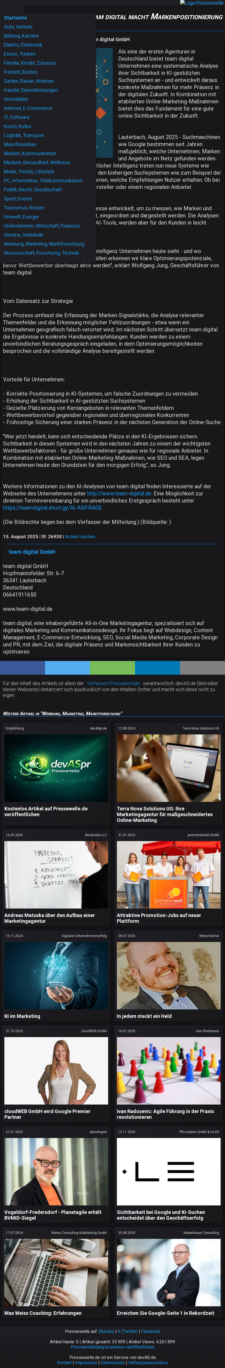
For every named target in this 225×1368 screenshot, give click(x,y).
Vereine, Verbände (23, 235)
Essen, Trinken (20, 54)
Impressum (86, 1362)
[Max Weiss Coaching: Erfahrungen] (56, 1307)
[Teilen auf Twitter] (67, 668)
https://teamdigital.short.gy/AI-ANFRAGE (52, 507)
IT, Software (17, 117)
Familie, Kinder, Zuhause (30, 63)
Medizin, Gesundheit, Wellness (37, 162)
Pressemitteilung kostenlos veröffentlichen (112, 1347)
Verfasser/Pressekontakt (113, 683)
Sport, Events (18, 198)
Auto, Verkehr (18, 27)
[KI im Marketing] (56, 1010)
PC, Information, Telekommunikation (43, 180)
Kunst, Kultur (18, 126)
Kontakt (64, 1362)
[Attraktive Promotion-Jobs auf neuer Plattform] (169, 909)
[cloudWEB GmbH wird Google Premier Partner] (56, 1105)
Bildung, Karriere (21, 36)
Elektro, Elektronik (23, 45)
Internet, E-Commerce (28, 108)
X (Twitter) (128, 1331)
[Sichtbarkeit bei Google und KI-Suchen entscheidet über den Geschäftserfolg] (169, 1206)
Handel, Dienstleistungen (31, 90)
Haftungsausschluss (148, 1362)
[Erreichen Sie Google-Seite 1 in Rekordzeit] (169, 1307)
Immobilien (16, 99)
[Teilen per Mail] (202, 668)
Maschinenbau (20, 144)
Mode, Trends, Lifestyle (29, 171)
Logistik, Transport (24, 135)
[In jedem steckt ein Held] (169, 1010)
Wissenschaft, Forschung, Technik (41, 253)
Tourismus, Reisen (24, 208)
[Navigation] (6, 6)
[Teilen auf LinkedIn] (157, 668)
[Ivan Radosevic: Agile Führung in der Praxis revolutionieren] (169, 1105)
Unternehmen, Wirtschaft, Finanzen (42, 226)
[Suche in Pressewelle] (18, 6)
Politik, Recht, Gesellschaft (33, 189)
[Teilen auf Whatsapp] (112, 668)
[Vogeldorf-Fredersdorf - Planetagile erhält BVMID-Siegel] (56, 1206)
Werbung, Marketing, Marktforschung (44, 244)
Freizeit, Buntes (21, 72)
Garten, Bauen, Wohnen (29, 81)
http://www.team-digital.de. (119, 493)
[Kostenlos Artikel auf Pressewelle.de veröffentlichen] (56, 803)
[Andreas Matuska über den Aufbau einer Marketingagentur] (56, 909)
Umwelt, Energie (21, 217)
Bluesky (106, 1331)
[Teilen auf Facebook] (22, 668)
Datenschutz (113, 1362)
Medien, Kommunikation (30, 153)
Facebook (150, 1331)
